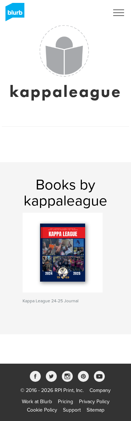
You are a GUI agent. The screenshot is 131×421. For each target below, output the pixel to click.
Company (100, 390)
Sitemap (95, 410)
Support (72, 410)
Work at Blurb (37, 401)
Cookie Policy (42, 410)
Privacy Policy (94, 401)
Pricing (65, 401)
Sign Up (90, 13)
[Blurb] (12, 14)
